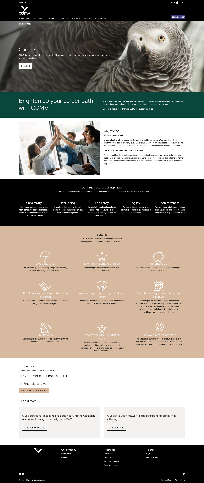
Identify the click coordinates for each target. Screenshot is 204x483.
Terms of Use (166, 480)
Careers (76, 18)
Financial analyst (35, 384)
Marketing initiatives (111, 461)
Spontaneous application (34, 390)
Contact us (100, 18)
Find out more (117, 428)
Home (21, 24)
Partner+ (87, 18)
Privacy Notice (180, 480)
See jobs (25, 66)
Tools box (107, 457)
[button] (175, 2)
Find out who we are (35, 428)
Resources (22, 2)
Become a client (178, 17)
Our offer (37, 18)
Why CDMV (24, 18)
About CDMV (66, 453)
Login (148, 453)
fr (183, 3)
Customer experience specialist (46, 376)
